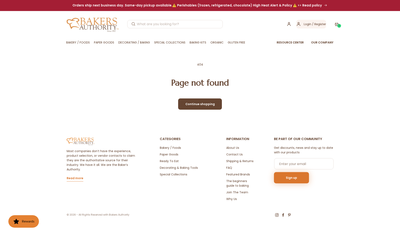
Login (307, 24)
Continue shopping (200, 104)
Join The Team (237, 192)
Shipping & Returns (240, 161)
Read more (75, 178)
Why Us (231, 199)
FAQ (229, 168)
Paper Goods (169, 154)
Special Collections (173, 174)
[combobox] (175, 24)
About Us (232, 148)
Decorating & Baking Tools (179, 168)
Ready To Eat (169, 161)
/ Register (318, 24)
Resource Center (290, 42)
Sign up (291, 178)
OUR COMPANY (322, 42)
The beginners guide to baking (237, 183)
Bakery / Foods (170, 148)
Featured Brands (238, 174)
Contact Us (234, 154)
